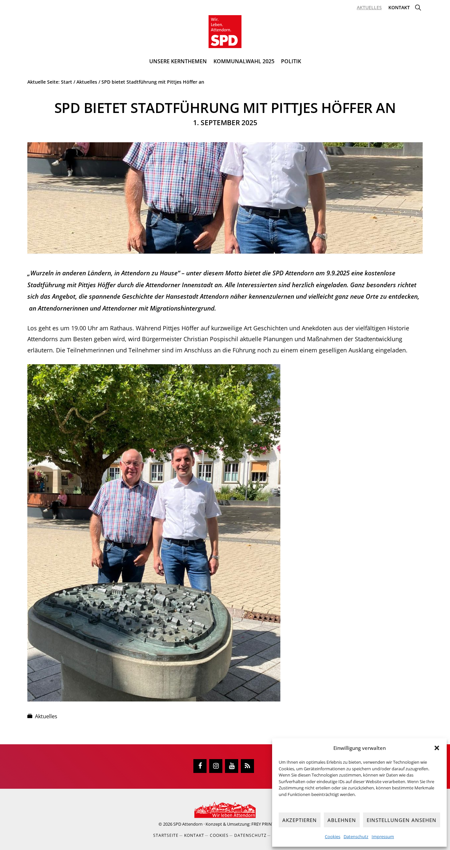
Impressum (383, 836)
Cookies (332, 836)
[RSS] (247, 766)
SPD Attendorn (188, 824)
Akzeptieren (299, 820)
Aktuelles (46, 716)
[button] (437, 748)
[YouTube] (231, 766)
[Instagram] (215, 766)
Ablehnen (341, 820)
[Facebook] (200, 766)
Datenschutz (356, 836)
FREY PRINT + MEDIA (271, 824)
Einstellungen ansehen (401, 820)
